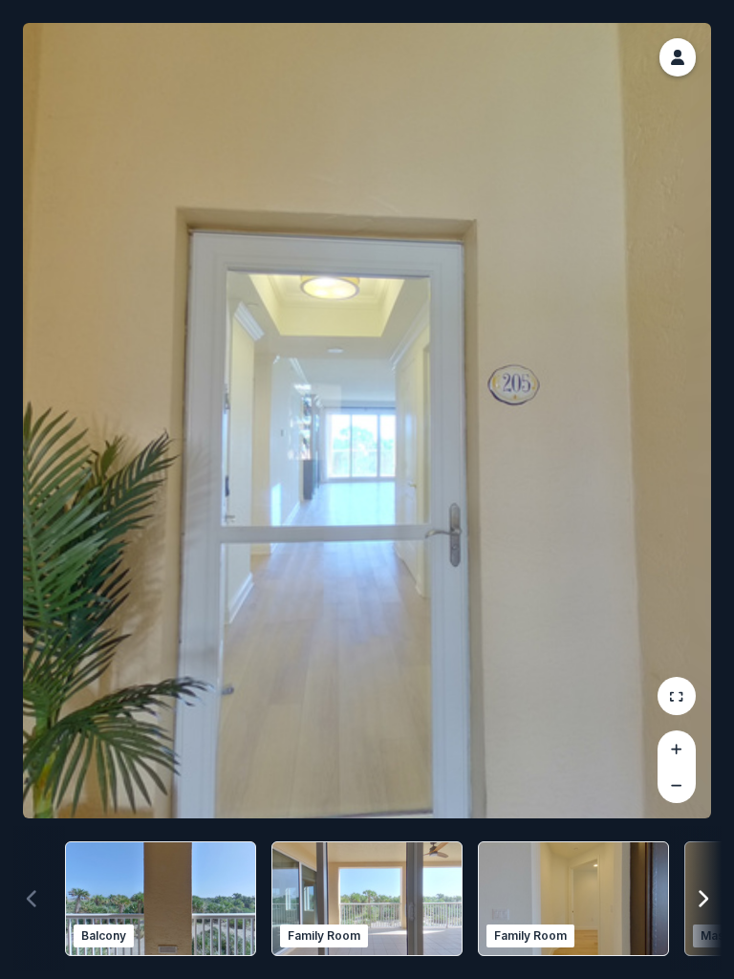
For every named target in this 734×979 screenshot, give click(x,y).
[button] (677, 57)
